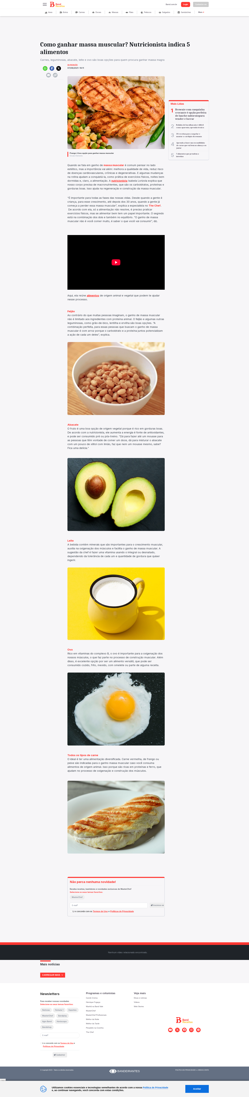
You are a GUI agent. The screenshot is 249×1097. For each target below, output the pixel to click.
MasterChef (77, 897)
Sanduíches (186, 12)
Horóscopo (62, 1021)
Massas (115, 12)
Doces (98, 12)
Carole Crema (92, 998)
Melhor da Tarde (92, 1024)
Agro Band (47, 1021)
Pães (131, 12)
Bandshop (46, 1027)
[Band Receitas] (57, 4)
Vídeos (137, 1002)
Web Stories (139, 1006)
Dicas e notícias (140, 998)
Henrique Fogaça (93, 1002)
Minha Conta (203, 1070)
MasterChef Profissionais (96, 1015)
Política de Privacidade (185, 1070)
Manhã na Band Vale (94, 1006)
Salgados (166, 12)
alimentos (93, 295)
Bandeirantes (128, 1071)
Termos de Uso (67, 1043)
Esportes (73, 1010)
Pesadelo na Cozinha (94, 1028)
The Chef (90, 1032)
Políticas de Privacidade (53, 1046)
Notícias (46, 1010)
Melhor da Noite (92, 1019)
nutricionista (119, 180)
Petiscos (147, 12)
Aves (50, 12)
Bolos (65, 12)
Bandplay (62, 1016)
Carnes (82, 12)
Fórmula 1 (59, 1010)
